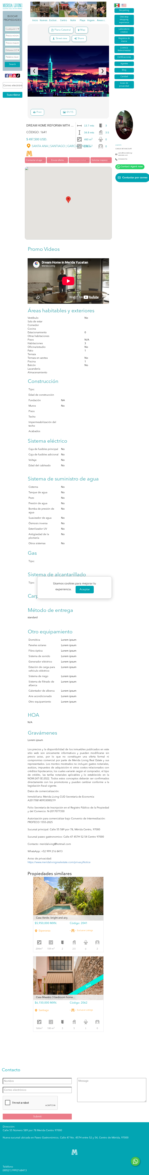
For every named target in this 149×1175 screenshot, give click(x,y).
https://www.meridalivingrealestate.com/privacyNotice (59, 862)
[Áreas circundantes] (101, 9)
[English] (123, 5)
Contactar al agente (35, 160)
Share (81, 38)
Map (82, 30)
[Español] (117, 5)
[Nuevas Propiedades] (44, 9)
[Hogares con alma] (92, 9)
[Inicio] (35, 9)
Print (39, 112)
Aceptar (85, 589)
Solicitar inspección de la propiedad (109, 160)
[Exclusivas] (54, 9)
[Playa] (82, 9)
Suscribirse (13, 94)
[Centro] (63, 9)
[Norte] (73, 9)
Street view (61, 38)
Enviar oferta (57, 160)
